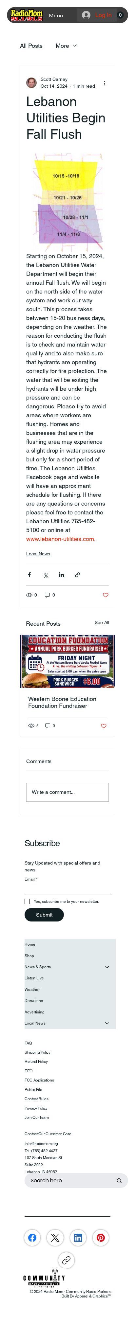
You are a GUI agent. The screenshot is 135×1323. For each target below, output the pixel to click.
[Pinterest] (101, 1238)
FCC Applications (39, 1080)
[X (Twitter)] (55, 1238)
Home (30, 944)
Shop (29, 956)
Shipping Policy (37, 1052)
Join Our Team (36, 1117)
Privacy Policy (36, 1108)
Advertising (35, 1012)
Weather (32, 989)
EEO (28, 1071)
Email (31, 879)
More (62, 45)
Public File (33, 1089)
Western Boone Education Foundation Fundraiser (62, 702)
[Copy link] (66, 1260)
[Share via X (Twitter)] (45, 575)
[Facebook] (32, 1238)
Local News (38, 553)
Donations (34, 1000)
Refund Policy (36, 1061)
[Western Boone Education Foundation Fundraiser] (67, 661)
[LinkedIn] (78, 1238)
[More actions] (105, 83)
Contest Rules (36, 1099)
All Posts (31, 45)
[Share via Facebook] (29, 575)
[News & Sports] (107, 967)
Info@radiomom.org (41, 1143)
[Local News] (107, 1023)
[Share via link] (77, 575)
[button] (120, 15)
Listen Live (34, 978)
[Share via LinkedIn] (61, 575)
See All (102, 622)
